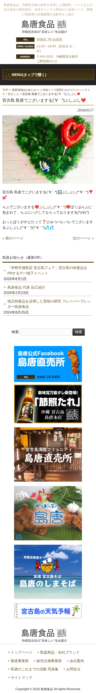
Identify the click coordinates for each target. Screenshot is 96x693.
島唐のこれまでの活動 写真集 (34, 669)
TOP (5, 89)
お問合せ (73, 669)
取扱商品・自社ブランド (60, 652)
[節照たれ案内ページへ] (48, 422)
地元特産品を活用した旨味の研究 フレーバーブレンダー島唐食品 (49, 304)
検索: (16, 332)
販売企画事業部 (49, 661)
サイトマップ (21, 678)
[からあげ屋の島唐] (48, 539)
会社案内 (77, 661)
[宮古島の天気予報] (48, 617)
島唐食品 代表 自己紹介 (26, 287)
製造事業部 (20, 661)
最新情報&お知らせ (24, 89)
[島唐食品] (48, 31)
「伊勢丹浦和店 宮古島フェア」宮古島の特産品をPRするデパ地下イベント (47, 270)
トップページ (21, 652)
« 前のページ (12, 238)
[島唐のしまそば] (48, 598)
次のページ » (83, 238)
